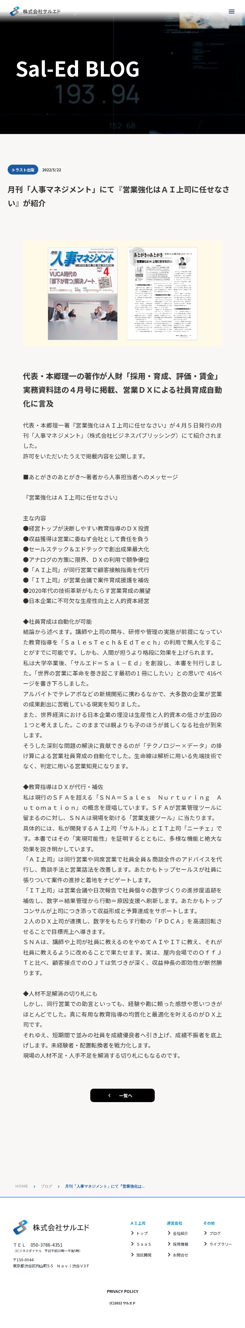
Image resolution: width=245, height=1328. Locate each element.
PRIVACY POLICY (122, 1291)
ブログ (46, 1186)
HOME (21, 1186)
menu (231, 11)
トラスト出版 (22, 169)
